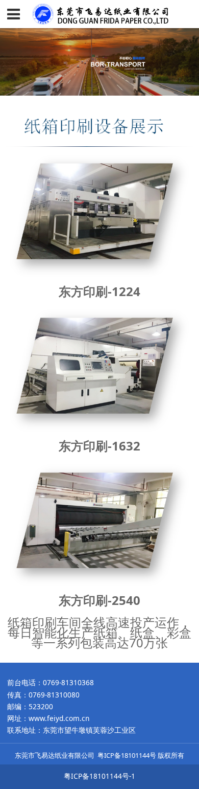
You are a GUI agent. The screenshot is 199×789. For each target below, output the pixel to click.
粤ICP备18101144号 (126, 755)
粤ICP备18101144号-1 (99, 776)
